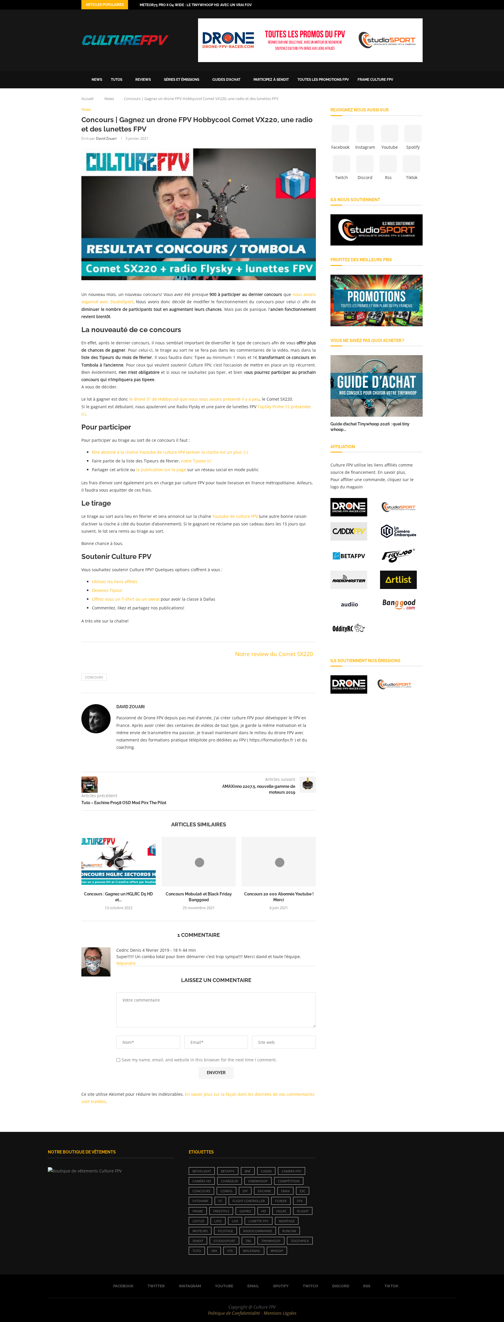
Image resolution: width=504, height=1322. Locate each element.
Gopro (245, 1211)
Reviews (143, 80)
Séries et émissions (181, 80)
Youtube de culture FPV (235, 516)
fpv (300, 1201)
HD (263, 1211)
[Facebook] (387, 5)
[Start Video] (198, 215)
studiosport (224, 1241)
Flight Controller (248, 1201)
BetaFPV (228, 1171)
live (235, 1221)
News (97, 80)
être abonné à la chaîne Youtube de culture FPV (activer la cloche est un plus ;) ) (170, 452)
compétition (289, 1181)
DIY (245, 1191)
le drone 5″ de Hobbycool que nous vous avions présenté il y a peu (194, 399)
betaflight (201, 1171)
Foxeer (281, 1201)
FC (220, 1201)
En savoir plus (391, 472)
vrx (214, 1251)
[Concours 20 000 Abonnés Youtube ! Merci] (279, 861)
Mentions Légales (280, 1313)
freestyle (221, 1211)
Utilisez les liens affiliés (114, 581)
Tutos (116, 80)
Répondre (126, 963)
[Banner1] (376, 230)
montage (287, 1221)
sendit (197, 1241)
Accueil (87, 98)
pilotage (225, 1231)
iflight (303, 1211)
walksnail (251, 1251)
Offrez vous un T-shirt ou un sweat (126, 599)
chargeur (229, 1181)
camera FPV (291, 1171)
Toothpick (300, 1241)
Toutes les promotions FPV (323, 80)
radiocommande (257, 1231)
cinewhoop (258, 1181)
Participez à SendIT (271, 80)
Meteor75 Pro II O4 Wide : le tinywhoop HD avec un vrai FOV (196, 5)
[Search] (420, 79)
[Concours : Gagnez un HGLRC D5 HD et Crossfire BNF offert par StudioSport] (118, 861)
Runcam (289, 1231)
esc (302, 1191)
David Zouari (106, 138)
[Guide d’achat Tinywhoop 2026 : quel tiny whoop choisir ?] (376, 386)
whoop (277, 1251)
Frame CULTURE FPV (375, 80)
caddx (266, 1171)
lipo (218, 1221)
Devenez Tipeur (107, 590)
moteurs (200, 1231)
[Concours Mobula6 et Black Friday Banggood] (199, 861)
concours (94, 677)
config (226, 1191)
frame (197, 1211)
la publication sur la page (161, 469)
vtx (230, 1251)
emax (285, 1191)
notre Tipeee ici (196, 461)
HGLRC (281, 1211)
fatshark (200, 1201)
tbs (248, 1241)
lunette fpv (259, 1221)
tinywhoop (271, 1241)
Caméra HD (201, 1181)
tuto (196, 1251)
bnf (248, 1171)
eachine (264, 1191)
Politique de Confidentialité (234, 1313)
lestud (198, 1221)
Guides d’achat (226, 80)
